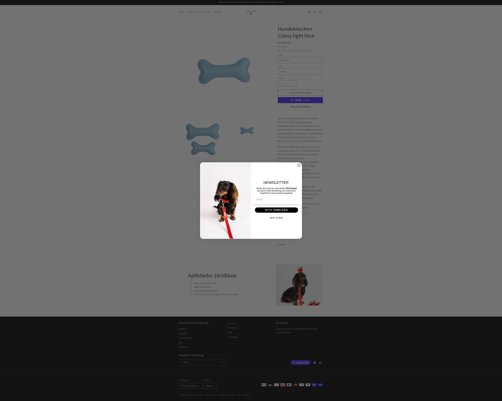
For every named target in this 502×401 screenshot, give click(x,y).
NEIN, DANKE (276, 218)
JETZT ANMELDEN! (276, 210)
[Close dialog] (299, 165)
